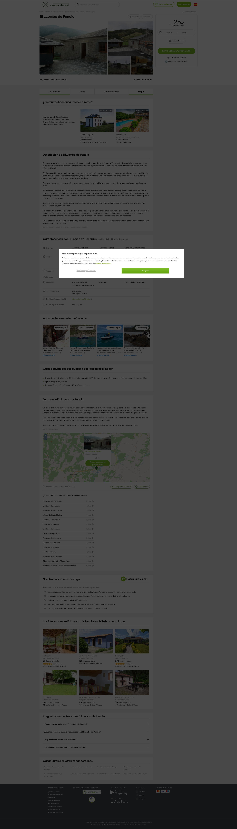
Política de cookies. (103, 264)
